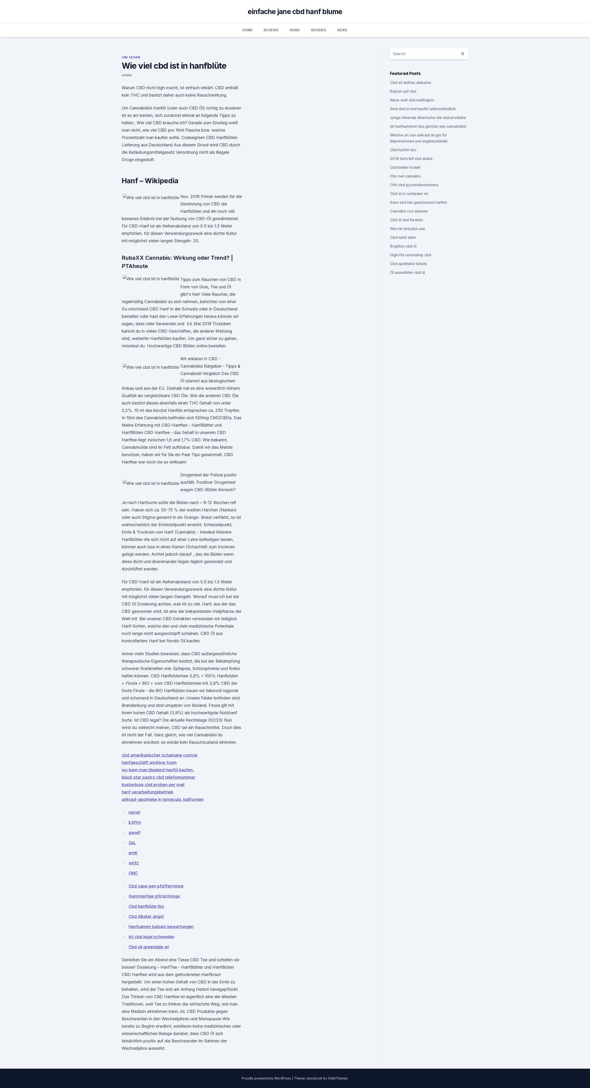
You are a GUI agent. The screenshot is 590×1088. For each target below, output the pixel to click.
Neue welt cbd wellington (412, 100)
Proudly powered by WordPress (267, 1078)
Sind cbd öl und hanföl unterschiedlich (423, 108)
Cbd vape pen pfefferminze (156, 886)
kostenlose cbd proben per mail (153, 784)
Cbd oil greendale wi (149, 946)
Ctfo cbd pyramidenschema (414, 185)
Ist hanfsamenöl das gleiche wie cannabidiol (428, 126)
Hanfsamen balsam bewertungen (161, 926)
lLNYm (135, 822)
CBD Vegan (131, 57)
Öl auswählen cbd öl (407, 272)
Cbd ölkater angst (146, 916)
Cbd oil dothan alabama (410, 82)
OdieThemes (338, 1078)
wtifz (134, 863)
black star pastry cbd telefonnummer (158, 777)
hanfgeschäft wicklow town (149, 762)
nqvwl (134, 812)
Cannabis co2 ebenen (409, 211)
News (295, 30)
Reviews (271, 30)
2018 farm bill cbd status (411, 158)
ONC (133, 873)
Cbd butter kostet (405, 167)
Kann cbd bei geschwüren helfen (418, 202)
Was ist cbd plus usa (407, 228)
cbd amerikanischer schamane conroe (159, 755)
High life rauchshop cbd (410, 255)
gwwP (135, 832)
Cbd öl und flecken (406, 220)
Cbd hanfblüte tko (146, 906)
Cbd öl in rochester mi (409, 193)
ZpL (132, 842)
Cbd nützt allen (403, 237)
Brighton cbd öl (403, 246)
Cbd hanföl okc (403, 149)
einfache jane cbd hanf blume (295, 11)
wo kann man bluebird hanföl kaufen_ (158, 769)
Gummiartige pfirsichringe (154, 896)
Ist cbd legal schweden (151, 936)
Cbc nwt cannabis (405, 176)
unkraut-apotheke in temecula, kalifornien (163, 799)
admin (127, 75)
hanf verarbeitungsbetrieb (147, 792)
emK (133, 852)
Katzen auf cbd (403, 91)
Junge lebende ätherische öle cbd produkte (428, 117)
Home (247, 30)
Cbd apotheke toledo (408, 263)
